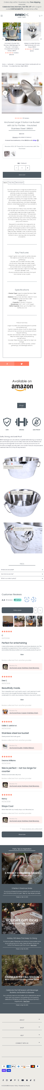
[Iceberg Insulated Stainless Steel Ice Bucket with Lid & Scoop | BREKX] (32, 31)
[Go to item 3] (31, 621)
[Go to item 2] (19, 621)
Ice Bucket (10, 64)
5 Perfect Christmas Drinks (22, 888)
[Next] (41, 39)
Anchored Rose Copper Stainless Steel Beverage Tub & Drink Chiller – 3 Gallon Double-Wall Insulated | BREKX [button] (24, 713)
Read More (34, 945)
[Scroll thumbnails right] (39, 621)
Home (3, 64)
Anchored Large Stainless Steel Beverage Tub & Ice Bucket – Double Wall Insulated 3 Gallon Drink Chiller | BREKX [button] (25, 668)
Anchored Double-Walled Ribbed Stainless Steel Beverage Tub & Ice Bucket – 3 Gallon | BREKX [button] (22, 748)
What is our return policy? (8, 578)
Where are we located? (7, 570)
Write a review (17, 610)
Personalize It (19, 183)
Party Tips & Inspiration (22, 849)
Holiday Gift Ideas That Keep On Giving (22, 938)
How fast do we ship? (7, 574)
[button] (9, 53)
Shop (21, 405)
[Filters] (35, 610)
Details (5, 183)
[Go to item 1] (8, 621)
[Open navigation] (5, 15)
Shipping (15, 137)
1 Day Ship (11, 183)
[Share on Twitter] (21, 364)
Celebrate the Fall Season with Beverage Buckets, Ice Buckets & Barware (22, 991)
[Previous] (3, 39)
